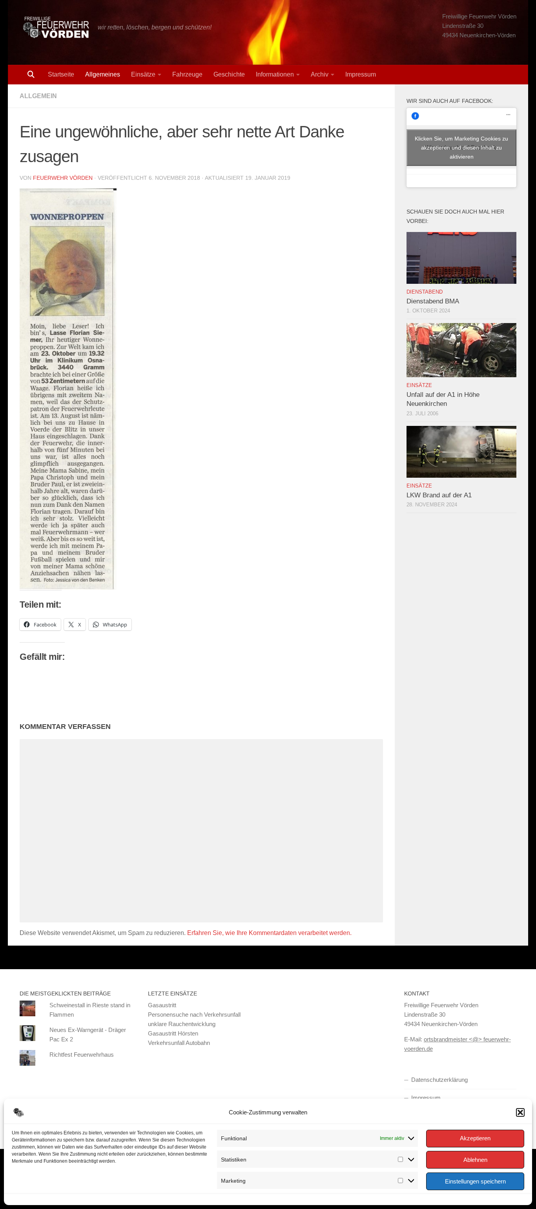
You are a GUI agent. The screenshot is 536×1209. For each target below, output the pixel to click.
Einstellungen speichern (475, 1181)
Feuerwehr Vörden (63, 178)
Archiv (319, 74)
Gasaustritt (162, 1005)
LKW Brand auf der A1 (439, 495)
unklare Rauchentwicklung (181, 1024)
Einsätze (143, 74)
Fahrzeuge (187, 74)
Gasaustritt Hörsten (173, 1033)
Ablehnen (475, 1159)
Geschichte (229, 74)
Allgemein (38, 96)
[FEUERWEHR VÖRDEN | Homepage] (55, 27)
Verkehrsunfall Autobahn (179, 1042)
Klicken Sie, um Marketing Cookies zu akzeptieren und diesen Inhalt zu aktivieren (461, 147)
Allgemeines (102, 74)
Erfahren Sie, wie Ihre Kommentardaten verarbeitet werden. (269, 933)
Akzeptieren (475, 1138)
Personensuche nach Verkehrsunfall (194, 1014)
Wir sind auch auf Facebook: (450, 101)
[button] (520, 1112)
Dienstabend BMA (433, 301)
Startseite (61, 74)
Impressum (360, 74)
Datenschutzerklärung (439, 1079)
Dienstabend (425, 292)
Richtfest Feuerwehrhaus (81, 1054)
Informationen (275, 74)
